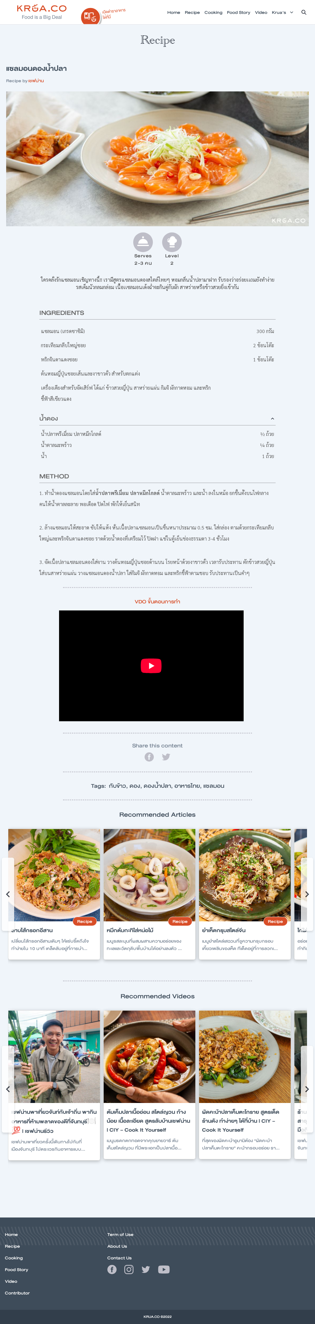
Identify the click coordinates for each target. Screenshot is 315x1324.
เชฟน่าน (36, 80)
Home (11, 1234)
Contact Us (119, 1258)
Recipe (12, 1246)
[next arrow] (307, 894)
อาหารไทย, (188, 786)
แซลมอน (213, 786)
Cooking (14, 1258)
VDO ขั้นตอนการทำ (157, 601)
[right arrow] (8, 894)
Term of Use (120, 1234)
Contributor (17, 1293)
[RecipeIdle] (103, 14)
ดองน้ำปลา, (159, 786)
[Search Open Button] (304, 12)
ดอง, (137, 786)
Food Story (16, 1269)
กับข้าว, (119, 786)
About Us (117, 1246)
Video (11, 1281)
